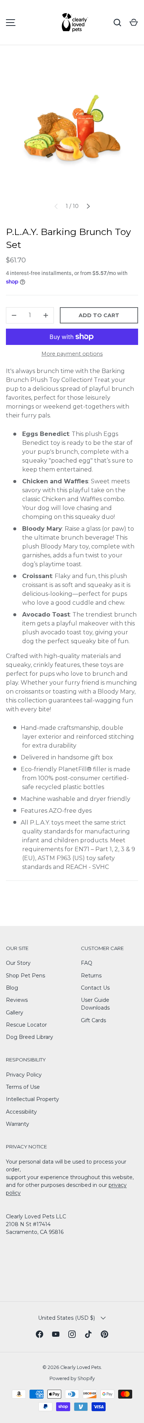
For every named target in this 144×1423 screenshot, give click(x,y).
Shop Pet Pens (25, 975)
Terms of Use (23, 1087)
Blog (12, 987)
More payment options (72, 353)
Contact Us (95, 987)
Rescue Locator (26, 1024)
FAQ (86, 963)
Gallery (14, 1012)
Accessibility (21, 1111)
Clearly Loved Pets (80, 1367)
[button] (134, 22)
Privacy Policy (24, 1074)
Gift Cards (93, 1020)
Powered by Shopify (72, 1378)
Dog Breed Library (29, 1037)
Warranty (17, 1124)
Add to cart (99, 315)
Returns (91, 975)
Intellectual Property (32, 1099)
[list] (72, 129)
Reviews (17, 1000)
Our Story (18, 963)
